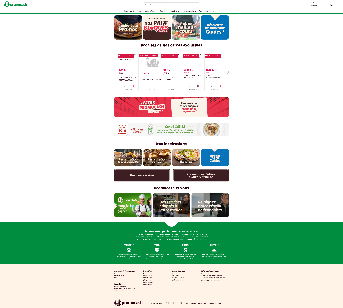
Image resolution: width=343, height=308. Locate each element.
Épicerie (162, 11)
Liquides (174, 11)
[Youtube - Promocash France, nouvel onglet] (171, 303)
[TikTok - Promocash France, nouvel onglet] (181, 303)
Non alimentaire (188, 11)
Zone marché (129, 11)
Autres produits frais (146, 11)
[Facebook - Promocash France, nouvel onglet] (166, 303)
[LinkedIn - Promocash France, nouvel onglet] (187, 303)
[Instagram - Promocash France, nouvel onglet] (176, 303)
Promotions (203, 11)
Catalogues (214, 11)
